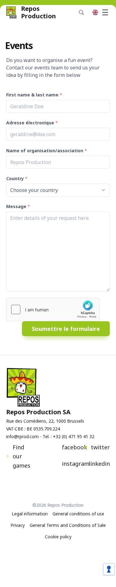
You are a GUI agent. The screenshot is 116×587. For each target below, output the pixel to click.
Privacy (18, 525)
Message (16, 206)
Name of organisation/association (44, 150)
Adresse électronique (30, 123)
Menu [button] (105, 12)
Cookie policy (58, 537)
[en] (95, 12)
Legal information (30, 514)
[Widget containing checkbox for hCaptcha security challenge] (53, 309)
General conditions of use (78, 514)
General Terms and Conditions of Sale (68, 525)
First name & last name (32, 95)
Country (15, 178)
